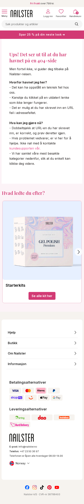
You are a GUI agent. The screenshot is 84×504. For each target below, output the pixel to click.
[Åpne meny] (4, 11)
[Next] (78, 252)
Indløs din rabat (27, 489)
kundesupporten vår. (24, 148)
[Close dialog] (3, 454)
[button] (42, 332)
